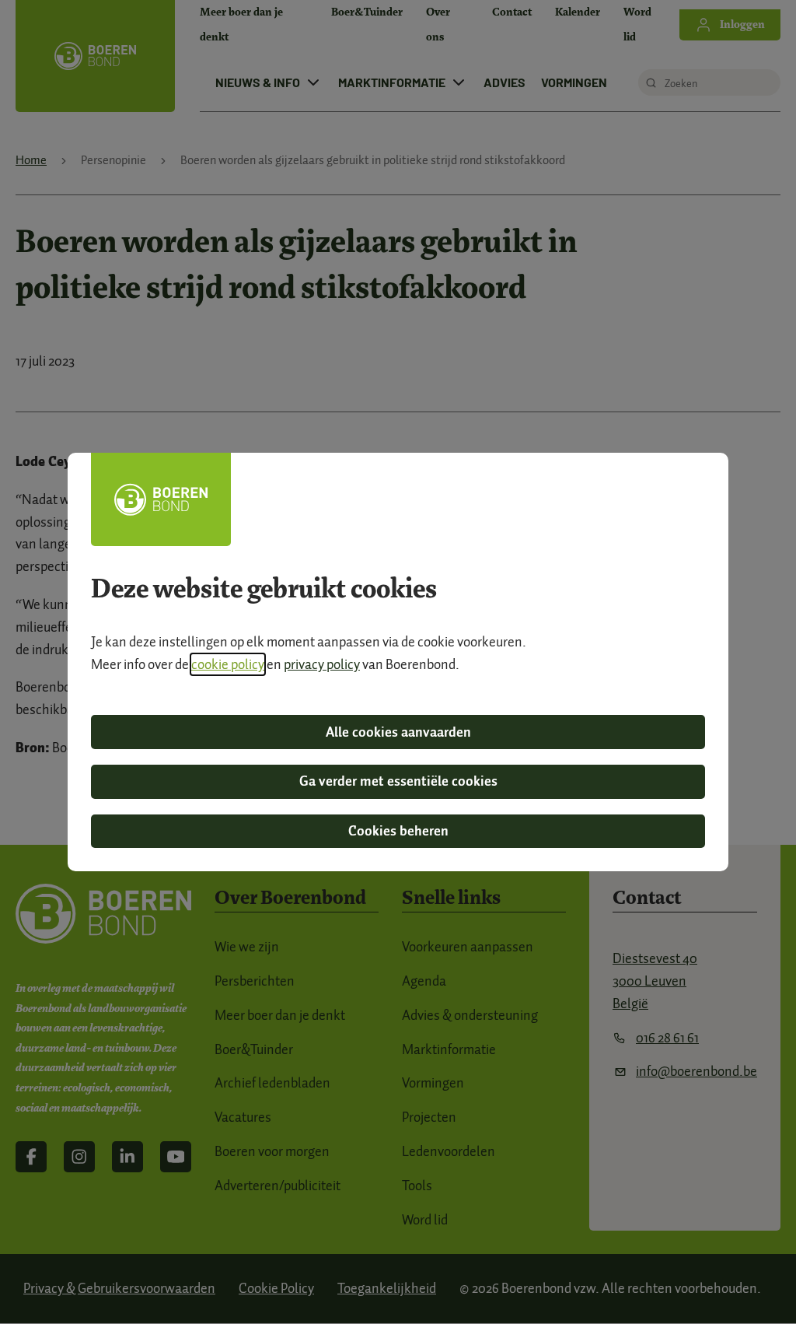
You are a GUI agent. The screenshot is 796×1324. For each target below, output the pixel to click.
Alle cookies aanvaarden (398, 732)
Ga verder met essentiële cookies (398, 781)
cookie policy (227, 664)
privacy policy (322, 664)
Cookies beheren (398, 831)
